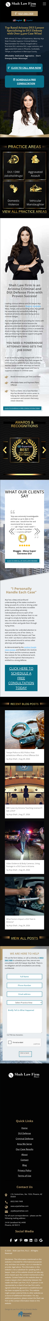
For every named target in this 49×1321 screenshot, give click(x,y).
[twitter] (15, 1239)
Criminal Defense (24, 1138)
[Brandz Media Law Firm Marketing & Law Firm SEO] (24, 1314)
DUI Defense (24, 1133)
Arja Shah (13, 759)
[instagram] (35, 1239)
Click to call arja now (26, 67)
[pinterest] (20, 1239)
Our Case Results (24, 1149)
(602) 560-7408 (25, 13)
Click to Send (24, 1053)
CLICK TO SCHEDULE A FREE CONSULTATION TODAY (22, 408)
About (24, 1154)
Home (24, 1128)
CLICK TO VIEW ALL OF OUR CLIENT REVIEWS (22, 561)
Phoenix (28, 306)
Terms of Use (24, 1175)
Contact (24, 1159)
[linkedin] (30, 1239)
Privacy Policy (24, 1170)
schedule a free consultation (26, 81)
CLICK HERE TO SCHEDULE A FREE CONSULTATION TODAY (21, 678)
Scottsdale (37, 306)
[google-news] (40, 1239)
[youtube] (25, 1239)
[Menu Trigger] (44, 4)
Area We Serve (24, 1143)
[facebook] (10, 1239)
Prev (5, 450)
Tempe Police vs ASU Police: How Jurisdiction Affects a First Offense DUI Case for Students (22, 755)
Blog (24, 1165)
